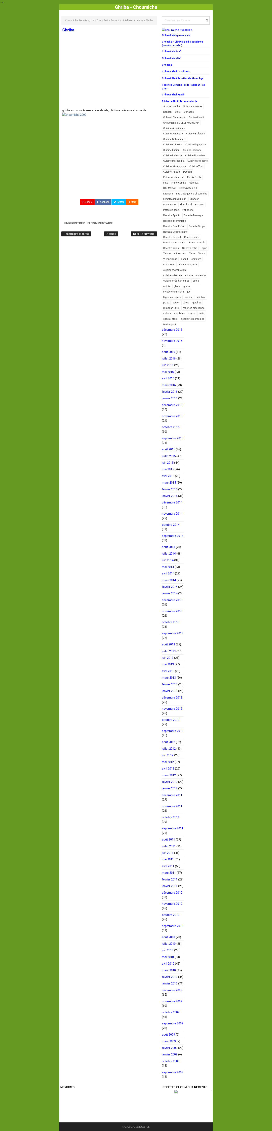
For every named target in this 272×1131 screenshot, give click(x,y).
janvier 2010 (169, 983)
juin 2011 (167, 853)
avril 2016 (168, 378)
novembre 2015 (172, 416)
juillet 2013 (169, 651)
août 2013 (168, 644)
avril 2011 (168, 866)
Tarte (192, 253)
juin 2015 (167, 462)
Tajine (204, 248)
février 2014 (169, 587)
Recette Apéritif (171, 215)
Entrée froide (194, 177)
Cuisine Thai (196, 166)
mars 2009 (169, 1041)
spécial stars (170, 319)
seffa (201, 313)
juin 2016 (167, 365)
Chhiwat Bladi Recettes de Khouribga (182, 78)
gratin (186, 286)
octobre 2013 (170, 622)
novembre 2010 (172, 904)
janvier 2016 (169, 398)
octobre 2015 (170, 427)
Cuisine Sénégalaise (174, 166)
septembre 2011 (172, 828)
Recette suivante (144, 233)
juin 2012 (167, 755)
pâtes (186, 302)
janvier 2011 (169, 886)
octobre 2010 (170, 915)
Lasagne (168, 193)
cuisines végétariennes (176, 280)
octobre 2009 (170, 1012)
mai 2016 (168, 372)
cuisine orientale (172, 275)
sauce (191, 313)
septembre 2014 (172, 536)
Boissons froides (192, 106)
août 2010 (168, 937)
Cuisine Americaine (174, 128)
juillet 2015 (169, 456)
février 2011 (169, 879)
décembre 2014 (172, 502)
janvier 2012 (169, 788)
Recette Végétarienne (175, 231)
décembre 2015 (172, 405)
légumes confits (172, 297)
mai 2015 (168, 469)
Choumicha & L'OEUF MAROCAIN (181, 122)
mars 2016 (169, 385)
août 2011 (168, 839)
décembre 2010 (172, 892)
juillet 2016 (169, 358)
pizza (166, 302)
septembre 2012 (172, 731)
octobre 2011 (170, 817)
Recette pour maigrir (174, 242)
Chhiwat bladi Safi (171, 58)
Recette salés (171, 248)
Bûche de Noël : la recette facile (179, 101)
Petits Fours (169, 204)
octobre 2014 (170, 525)
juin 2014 (167, 560)
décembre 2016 (172, 329)
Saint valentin (189, 248)
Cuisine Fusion (171, 150)
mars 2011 (169, 872)
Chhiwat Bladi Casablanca (176, 71)
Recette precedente (76, 233)
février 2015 (169, 489)
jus (189, 291)
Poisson (199, 204)
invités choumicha (173, 291)
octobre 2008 (170, 1061)
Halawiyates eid (188, 188)
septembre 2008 (172, 1072)
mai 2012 (168, 762)
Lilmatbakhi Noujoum (174, 199)
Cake (178, 112)
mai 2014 (168, 567)
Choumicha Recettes (136, 1127)
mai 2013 (168, 664)
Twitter (120, 202)
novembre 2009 (172, 1001)
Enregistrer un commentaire (88, 223)
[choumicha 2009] (74, 114)
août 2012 (168, 742)
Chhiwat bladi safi (171, 51)
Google (88, 202)
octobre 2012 (170, 720)
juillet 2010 (169, 943)
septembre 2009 (172, 1023)
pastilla (189, 297)
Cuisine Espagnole (195, 144)
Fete (165, 182)
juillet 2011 (169, 846)
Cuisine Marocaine (173, 160)
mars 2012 (169, 775)
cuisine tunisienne (195, 275)
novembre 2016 (172, 341)
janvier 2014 (169, 593)
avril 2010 (168, 963)
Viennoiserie (170, 259)
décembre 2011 (172, 795)
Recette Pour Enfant (174, 226)
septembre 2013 (172, 633)
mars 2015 (169, 482)
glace (177, 286)
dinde (196, 280)
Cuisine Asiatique (173, 133)
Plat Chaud (186, 204)
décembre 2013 (172, 600)
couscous (168, 264)
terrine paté (169, 324)
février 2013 (169, 684)
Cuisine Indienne (192, 150)
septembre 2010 (172, 926)
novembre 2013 (172, 611)
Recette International (175, 221)
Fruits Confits (178, 182)
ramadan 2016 (171, 308)
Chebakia (167, 64)
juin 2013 (167, 658)
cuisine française (187, 264)
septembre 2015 (172, 438)
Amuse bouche (171, 106)
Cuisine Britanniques (174, 139)
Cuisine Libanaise (195, 155)
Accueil (111, 233)
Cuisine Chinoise (172, 144)
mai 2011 (168, 859)
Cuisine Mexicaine (197, 160)
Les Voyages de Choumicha (191, 193)
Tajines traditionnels (174, 253)
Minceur (194, 199)
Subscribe (186, 29)
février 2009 (169, 1048)
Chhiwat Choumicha (174, 117)
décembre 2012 (172, 697)
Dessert (187, 171)
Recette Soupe (197, 226)
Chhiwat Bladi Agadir (173, 94)
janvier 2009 (169, 1054)
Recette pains (192, 237)
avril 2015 (168, 476)
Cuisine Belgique (195, 133)
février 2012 (169, 782)
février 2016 (169, 392)
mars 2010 (169, 970)
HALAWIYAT (169, 188)
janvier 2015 (169, 496)
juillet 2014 (169, 553)
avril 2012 (168, 768)
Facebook (103, 202)
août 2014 (168, 547)
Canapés (189, 112)
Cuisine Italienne (172, 155)
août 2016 (168, 352)
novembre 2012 (172, 708)
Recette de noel (172, 237)
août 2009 (168, 1034)
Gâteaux (194, 182)
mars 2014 (169, 580)
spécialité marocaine (192, 319)
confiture (196, 259)
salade (167, 313)
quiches (196, 302)
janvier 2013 (169, 691)
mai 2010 (168, 957)
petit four (201, 297)
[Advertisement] (109, 79)
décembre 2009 (172, 990)
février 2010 (169, 977)
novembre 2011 (172, 806)
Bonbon (167, 112)
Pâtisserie (188, 210)
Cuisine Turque (171, 171)
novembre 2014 (172, 513)
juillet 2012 (169, 748)
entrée (166, 286)
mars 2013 (169, 677)
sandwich (179, 313)
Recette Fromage (193, 215)
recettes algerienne (193, 308)
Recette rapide (197, 242)
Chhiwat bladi (196, 117)
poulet (176, 302)
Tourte (201, 253)
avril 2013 (168, 671)
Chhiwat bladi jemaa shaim (176, 35)
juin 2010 (167, 950)
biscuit (184, 259)
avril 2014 (168, 573)
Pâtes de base (171, 210)
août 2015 (168, 449)
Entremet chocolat (173, 177)
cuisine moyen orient (175, 270)
